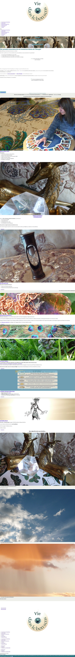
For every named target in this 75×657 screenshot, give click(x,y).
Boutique (2, 646)
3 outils (9, 392)
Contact (2, 27)
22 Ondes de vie (4, 420)
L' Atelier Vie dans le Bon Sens (7, 391)
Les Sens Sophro (4, 361)
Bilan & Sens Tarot (4, 151)
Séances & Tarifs (4, 25)
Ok (12, 656)
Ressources (3, 645)
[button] (37, 28)
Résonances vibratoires (5, 24)
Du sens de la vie (4, 283)
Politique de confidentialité (5, 647)
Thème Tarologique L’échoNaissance (37, 216)
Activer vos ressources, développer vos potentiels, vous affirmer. (11, 363)
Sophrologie (3, 23)
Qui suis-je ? (3, 26)
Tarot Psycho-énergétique (5, 22)
